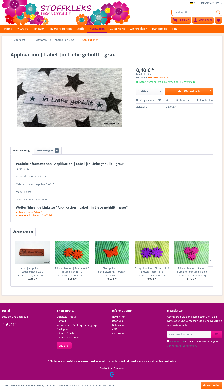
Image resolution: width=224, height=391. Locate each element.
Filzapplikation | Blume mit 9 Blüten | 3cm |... (72, 270)
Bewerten (185, 100)
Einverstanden (211, 385)
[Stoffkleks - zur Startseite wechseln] (66, 12)
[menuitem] (197, 12)
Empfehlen (206, 100)
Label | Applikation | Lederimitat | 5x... (32, 270)
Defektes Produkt (67, 316)
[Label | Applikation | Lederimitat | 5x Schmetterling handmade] (32, 252)
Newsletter (118, 316)
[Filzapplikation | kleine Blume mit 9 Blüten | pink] (191, 252)
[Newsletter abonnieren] (216, 334)
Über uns (117, 321)
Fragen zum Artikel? (30, 212)
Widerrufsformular (68, 337)
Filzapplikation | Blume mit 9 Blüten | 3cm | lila (152, 270)
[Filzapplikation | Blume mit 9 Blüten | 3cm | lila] (152, 252)
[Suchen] (218, 12)
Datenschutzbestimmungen (201, 341)
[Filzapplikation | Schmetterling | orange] (112, 252)
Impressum (118, 333)
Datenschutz (119, 325)
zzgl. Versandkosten (158, 77)
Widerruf (64, 345)
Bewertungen (47, 150)
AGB (114, 329)
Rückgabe (62, 329)
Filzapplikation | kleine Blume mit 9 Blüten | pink (191, 270)
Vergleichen (146, 100)
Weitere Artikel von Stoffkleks (36, 215)
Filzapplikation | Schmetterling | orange (112, 270)
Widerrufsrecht (66, 333)
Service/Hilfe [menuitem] (212, 3)
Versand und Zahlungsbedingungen (78, 325)
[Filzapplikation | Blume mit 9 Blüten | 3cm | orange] (72, 252)
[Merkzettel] (218, 20)
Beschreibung (21, 150)
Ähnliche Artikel (23, 231)
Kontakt (61, 321)
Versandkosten (103, 360)
